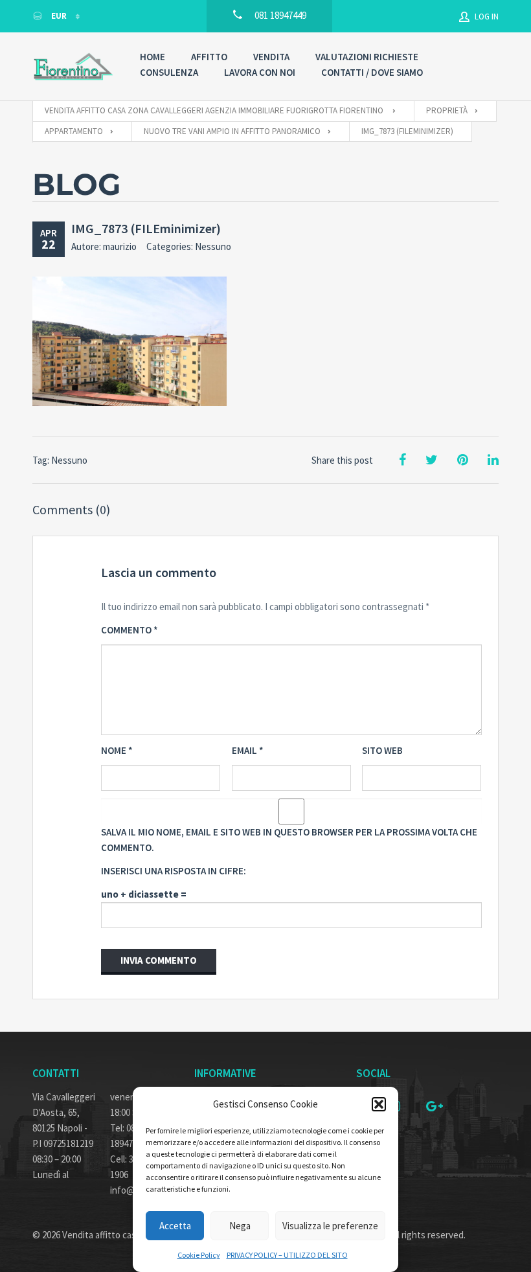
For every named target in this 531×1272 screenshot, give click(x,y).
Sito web (382, 750)
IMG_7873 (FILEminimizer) (146, 228)
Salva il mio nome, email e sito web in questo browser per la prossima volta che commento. (289, 840)
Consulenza (169, 72)
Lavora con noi (259, 72)
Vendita (271, 57)
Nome (117, 750)
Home (152, 57)
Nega (240, 1226)
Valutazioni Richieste (366, 57)
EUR (59, 15)
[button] (378, 1104)
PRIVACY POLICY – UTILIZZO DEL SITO (287, 1255)
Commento (129, 630)
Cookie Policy (198, 1255)
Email (248, 750)
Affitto (209, 57)
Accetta (175, 1226)
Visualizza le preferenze (330, 1226)
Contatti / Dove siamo (372, 72)
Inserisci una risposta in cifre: (173, 871)
